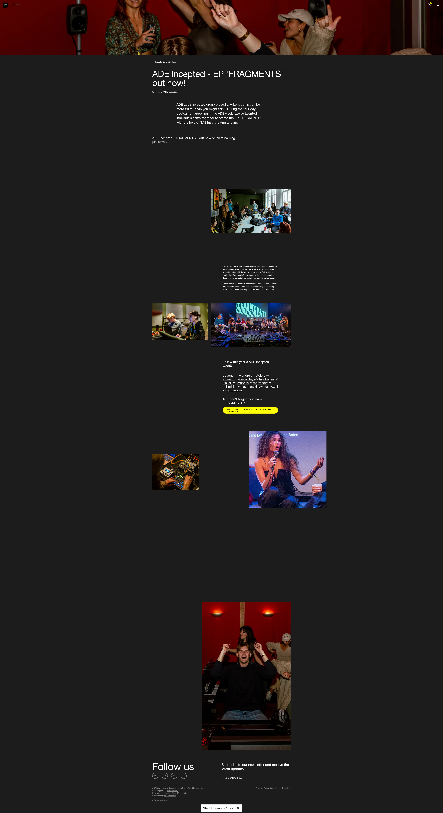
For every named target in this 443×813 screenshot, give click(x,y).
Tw (164, 775)
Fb (155, 775)
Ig (174, 775)
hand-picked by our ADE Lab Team (255, 269)
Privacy (259, 788)
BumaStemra (172, 791)
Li (183, 775)
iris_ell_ (228, 383)
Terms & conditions (272, 788)
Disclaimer (286, 788)
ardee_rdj (229, 379)
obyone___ (230, 375)
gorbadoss (234, 390)
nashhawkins (250, 386)
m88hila (243, 383)
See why (229, 808)
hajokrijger (266, 379)
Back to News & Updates (165, 62)
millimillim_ (230, 386)
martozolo (260, 383)
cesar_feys (247, 379)
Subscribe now (233, 777)
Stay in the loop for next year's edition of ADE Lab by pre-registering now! (248, 410)
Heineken (167, 793)
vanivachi (271, 386)
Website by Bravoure (162, 800)
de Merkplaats (170, 796)
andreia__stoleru (254, 375)
